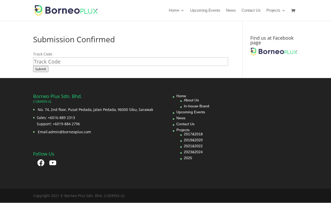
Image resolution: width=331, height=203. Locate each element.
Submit (40, 69)
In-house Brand (196, 106)
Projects (273, 10)
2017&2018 (193, 134)
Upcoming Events (205, 10)
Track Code (42, 54)
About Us (191, 100)
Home (174, 10)
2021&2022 (193, 146)
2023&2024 (193, 152)
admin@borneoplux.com (69, 131)
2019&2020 (193, 140)
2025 (188, 158)
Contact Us (251, 10)
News (231, 10)
